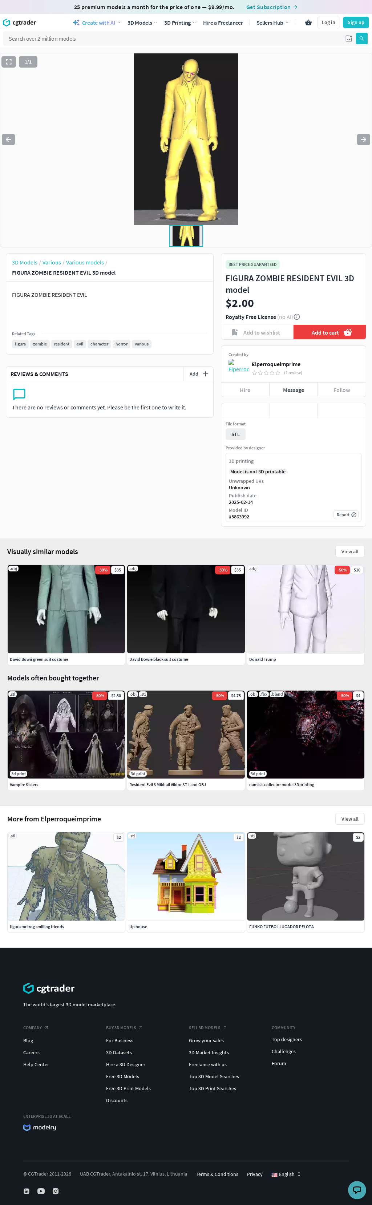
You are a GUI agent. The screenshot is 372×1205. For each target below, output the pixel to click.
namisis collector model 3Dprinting (281, 784)
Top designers (287, 1039)
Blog (28, 1040)
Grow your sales (206, 1040)
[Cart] (308, 22)
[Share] (342, 410)
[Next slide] (363, 139)
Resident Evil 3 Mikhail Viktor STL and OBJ (167, 784)
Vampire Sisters (24, 784)
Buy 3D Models (121, 1027)
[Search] (362, 38)
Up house (138, 926)
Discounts (117, 1100)
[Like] (245, 410)
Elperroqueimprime (276, 364)
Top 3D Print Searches (212, 1088)
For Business (119, 1040)
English (283, 1174)
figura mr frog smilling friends (37, 926)
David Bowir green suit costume (39, 659)
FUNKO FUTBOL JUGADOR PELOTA (281, 926)
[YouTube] (41, 1191)
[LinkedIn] (27, 1191)
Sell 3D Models (205, 1027)
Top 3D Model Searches (214, 1076)
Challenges (284, 1051)
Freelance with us (208, 1064)
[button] (349, 38)
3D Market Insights (209, 1052)
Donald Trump (262, 659)
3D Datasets (119, 1052)
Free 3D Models (122, 1076)
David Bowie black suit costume (158, 659)
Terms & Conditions (217, 1174)
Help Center (36, 1064)
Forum (279, 1063)
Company (32, 1027)
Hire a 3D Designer (125, 1064)
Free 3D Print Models (128, 1088)
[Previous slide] (8, 139)
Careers (31, 1052)
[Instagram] (56, 1191)
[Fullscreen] (8, 62)
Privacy (255, 1174)
